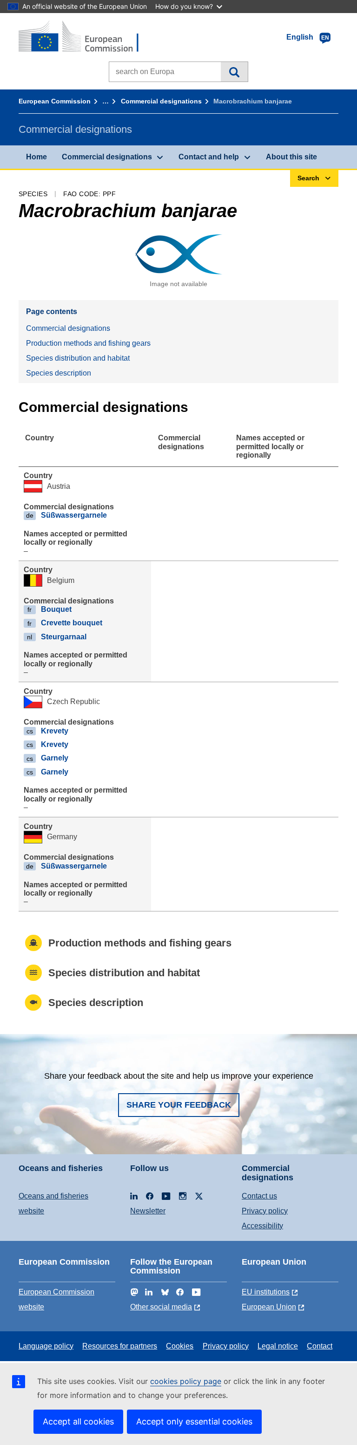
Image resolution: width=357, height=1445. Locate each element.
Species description (58, 373)
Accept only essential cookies (194, 1421)
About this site (291, 157)
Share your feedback (178, 1104)
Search (234, 72)
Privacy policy (265, 1211)
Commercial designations (161, 101)
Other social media (161, 1307)
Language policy (46, 1346)
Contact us (259, 1196)
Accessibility (262, 1226)
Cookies (179, 1346)
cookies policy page (185, 1381)
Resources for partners (119, 1346)
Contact (319, 1346)
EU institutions (266, 1292)
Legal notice (278, 1346)
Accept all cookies (78, 1421)
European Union (269, 1307)
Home (36, 157)
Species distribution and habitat (78, 358)
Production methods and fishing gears (88, 343)
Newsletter (147, 1211)
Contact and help (208, 157)
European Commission (55, 101)
